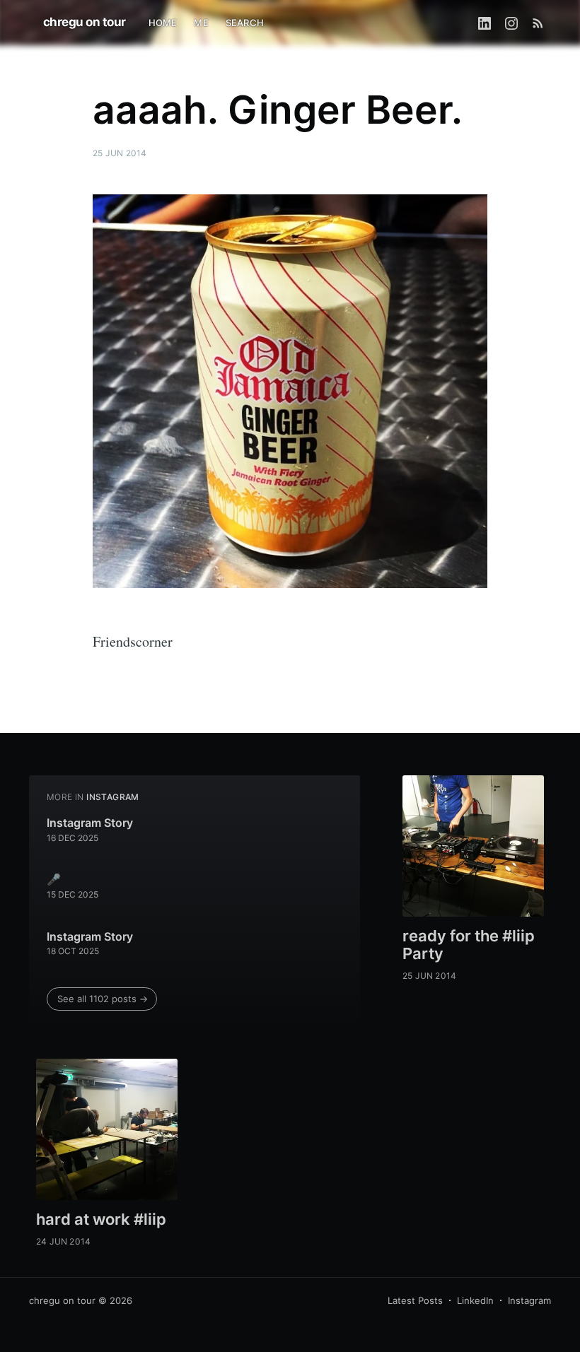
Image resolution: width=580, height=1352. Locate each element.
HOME (163, 22)
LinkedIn (475, 1300)
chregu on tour (84, 22)
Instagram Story (90, 823)
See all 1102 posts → (102, 998)
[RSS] (538, 22)
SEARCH (245, 22)
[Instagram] (511, 22)
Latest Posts (415, 1300)
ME (201, 22)
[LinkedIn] (484, 22)
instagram (112, 797)
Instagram (529, 1300)
